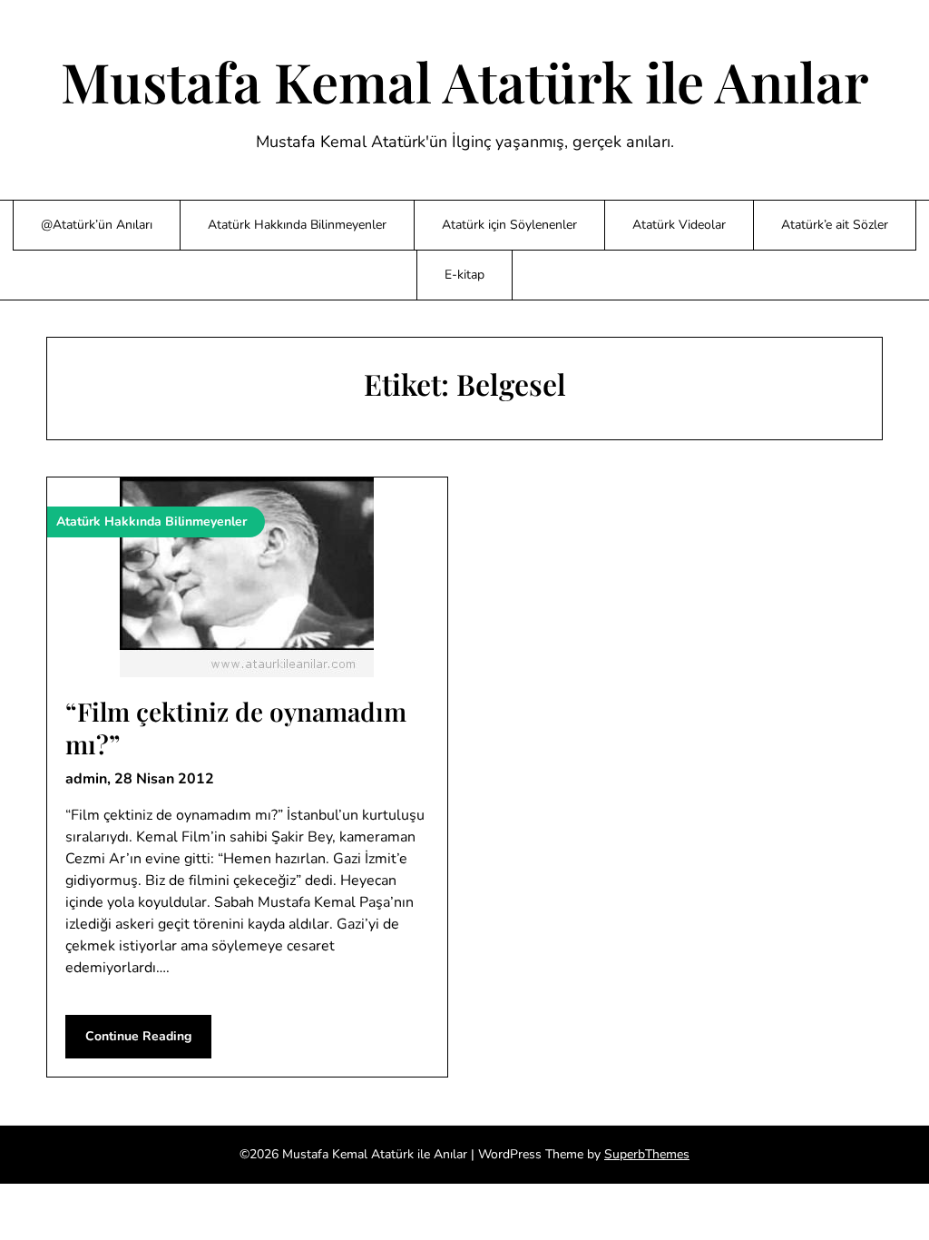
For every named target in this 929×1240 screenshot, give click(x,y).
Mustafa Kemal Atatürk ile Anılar (465, 80)
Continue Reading (138, 1036)
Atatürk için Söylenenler (509, 224)
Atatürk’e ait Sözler (834, 224)
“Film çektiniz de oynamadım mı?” (235, 727)
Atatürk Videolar (679, 224)
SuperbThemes (646, 1154)
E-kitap (464, 274)
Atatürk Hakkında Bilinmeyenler (297, 224)
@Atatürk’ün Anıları (96, 224)
